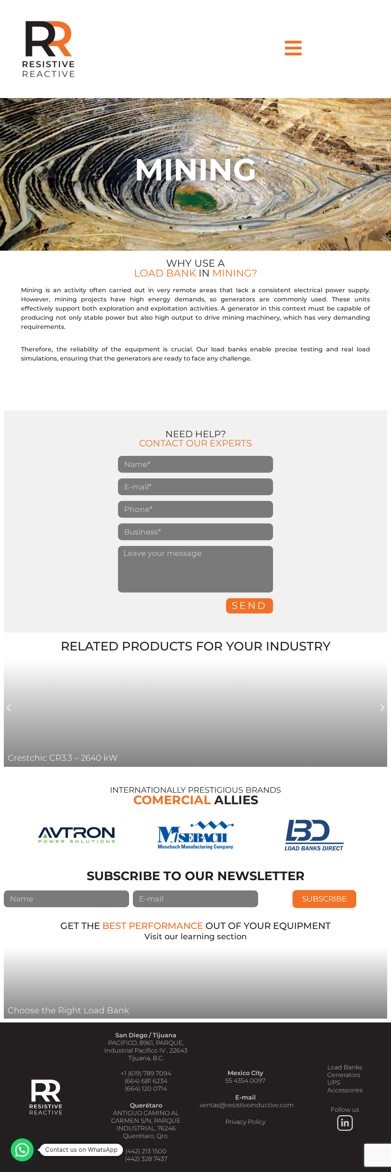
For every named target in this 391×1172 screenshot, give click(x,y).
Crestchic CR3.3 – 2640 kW (63, 758)
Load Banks (344, 1067)
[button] (8, 707)
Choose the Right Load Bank (68, 1010)
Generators (343, 1075)
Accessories (345, 1090)
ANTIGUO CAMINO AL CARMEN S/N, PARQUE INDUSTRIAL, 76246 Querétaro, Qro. (146, 1124)
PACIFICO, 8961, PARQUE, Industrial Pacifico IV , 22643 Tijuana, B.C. (145, 1050)
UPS (333, 1082)
